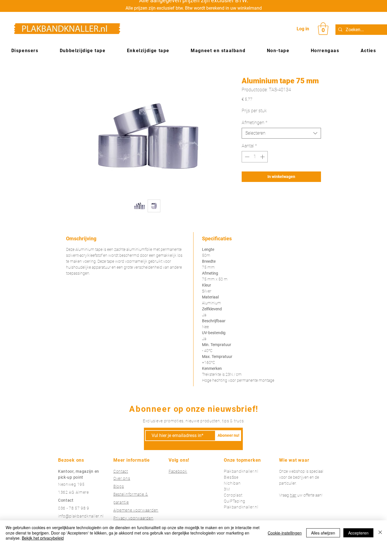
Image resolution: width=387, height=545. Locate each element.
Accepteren (358, 533)
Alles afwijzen (323, 533)
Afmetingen (254, 122)
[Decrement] (246, 156)
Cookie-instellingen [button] (285, 533)
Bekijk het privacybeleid (43, 538)
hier (293, 495)
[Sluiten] (380, 532)
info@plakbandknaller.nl (81, 516)
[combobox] (281, 133)
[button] (323, 28)
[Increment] (263, 156)
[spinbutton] (254, 156)
